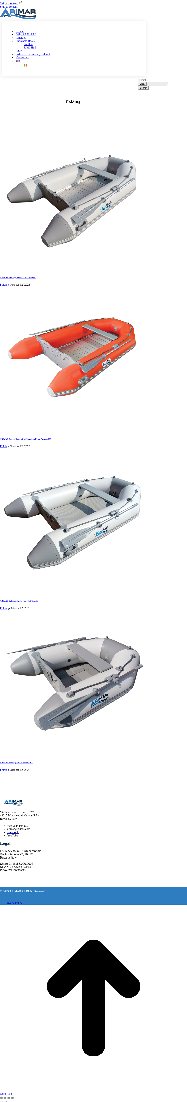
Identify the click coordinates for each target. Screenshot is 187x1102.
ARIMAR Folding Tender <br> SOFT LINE (19, 601)
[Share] (5, 1098)
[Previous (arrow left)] (1, 1101)
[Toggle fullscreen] (8, 1098)
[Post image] (73, 269)
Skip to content (9, 3)
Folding (4, 284)
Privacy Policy (13, 903)
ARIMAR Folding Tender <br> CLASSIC (18, 277)
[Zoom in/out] (12, 1098)
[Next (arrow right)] (5, 1101)
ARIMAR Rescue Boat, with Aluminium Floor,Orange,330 (25, 439)
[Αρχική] (19, 13)
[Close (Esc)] (1, 1098)
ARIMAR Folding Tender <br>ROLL (16, 763)
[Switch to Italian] (26, 66)
